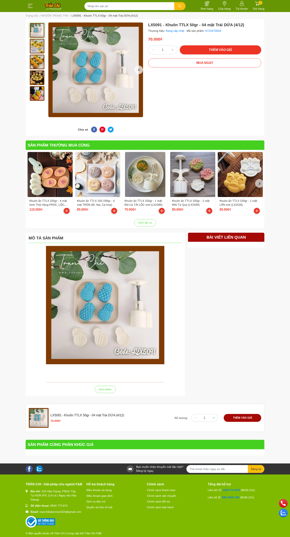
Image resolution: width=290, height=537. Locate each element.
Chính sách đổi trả (158, 501)
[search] (179, 6)
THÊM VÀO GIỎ (220, 49)
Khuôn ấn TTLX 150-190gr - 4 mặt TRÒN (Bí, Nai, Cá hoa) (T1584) (96, 204)
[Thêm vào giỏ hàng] (67, 211)
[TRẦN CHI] (53, 6)
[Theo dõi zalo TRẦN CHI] (39, 468)
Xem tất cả (145, 222)
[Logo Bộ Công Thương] (40, 521)
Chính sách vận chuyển (161, 495)
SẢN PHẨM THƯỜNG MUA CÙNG (59, 145)
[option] (37, 30)
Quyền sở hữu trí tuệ (99, 507)
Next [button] (138, 69)
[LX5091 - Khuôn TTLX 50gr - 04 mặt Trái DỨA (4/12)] (95, 69)
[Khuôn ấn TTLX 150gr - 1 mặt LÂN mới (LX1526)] (240, 174)
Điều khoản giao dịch (99, 495)
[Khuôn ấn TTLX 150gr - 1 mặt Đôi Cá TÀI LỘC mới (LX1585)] (145, 174)
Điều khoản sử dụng (99, 490)
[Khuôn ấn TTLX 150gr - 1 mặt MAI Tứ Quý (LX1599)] (192, 174)
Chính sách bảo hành (160, 507)
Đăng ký (256, 469)
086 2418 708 (230, 497)
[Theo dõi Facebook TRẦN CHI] (29, 468)
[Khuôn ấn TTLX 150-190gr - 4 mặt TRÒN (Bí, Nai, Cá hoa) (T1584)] (97, 174)
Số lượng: (181, 417)
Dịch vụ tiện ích (96, 501)
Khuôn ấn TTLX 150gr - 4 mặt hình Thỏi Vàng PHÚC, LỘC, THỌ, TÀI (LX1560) (48, 204)
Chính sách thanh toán (161, 490)
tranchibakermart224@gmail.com (60, 511)
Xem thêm (105, 389)
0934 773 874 (59, 505)
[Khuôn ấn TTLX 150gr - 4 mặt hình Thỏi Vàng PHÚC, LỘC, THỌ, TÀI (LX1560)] (50, 174)
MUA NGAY (204, 62)
